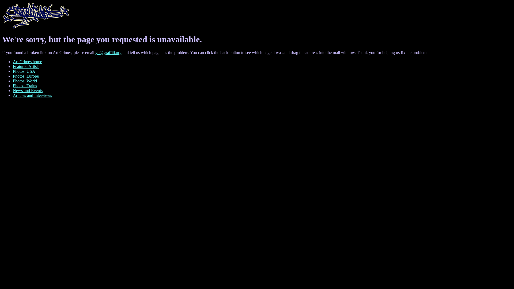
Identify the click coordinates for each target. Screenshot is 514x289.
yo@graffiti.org (108, 52)
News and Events (28, 90)
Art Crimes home (27, 61)
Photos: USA (24, 71)
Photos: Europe (26, 76)
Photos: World (25, 81)
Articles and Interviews (32, 95)
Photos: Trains (25, 85)
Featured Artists (26, 66)
